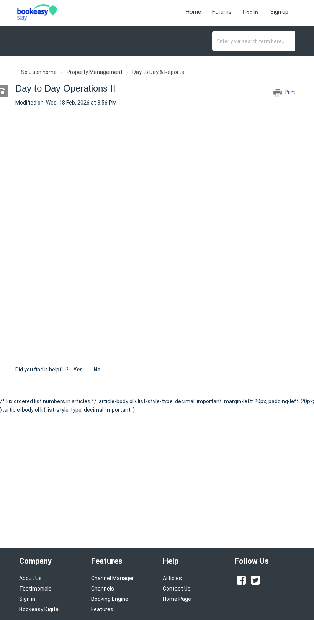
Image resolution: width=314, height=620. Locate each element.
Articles (172, 578)
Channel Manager (112, 578)
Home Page (177, 599)
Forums (222, 11)
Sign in (27, 599)
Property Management (95, 72)
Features (102, 609)
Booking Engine (109, 599)
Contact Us (177, 589)
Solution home (39, 72)
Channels (102, 589)
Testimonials (35, 589)
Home (193, 11)
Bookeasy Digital (39, 609)
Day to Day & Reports (158, 72)
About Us (30, 578)
